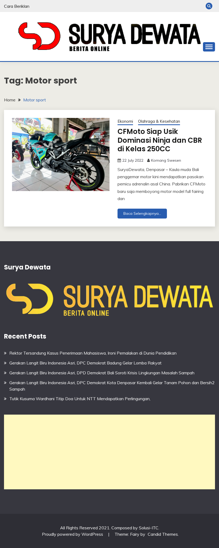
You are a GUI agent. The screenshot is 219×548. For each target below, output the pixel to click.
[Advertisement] (109, 452)
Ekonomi (125, 121)
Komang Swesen (166, 160)
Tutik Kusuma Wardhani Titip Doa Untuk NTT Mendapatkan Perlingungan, (79, 398)
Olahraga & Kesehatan (159, 121)
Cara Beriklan (16, 6)
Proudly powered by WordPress (73, 534)
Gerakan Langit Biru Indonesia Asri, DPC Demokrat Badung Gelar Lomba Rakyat (85, 363)
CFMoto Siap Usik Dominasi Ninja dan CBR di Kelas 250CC (160, 140)
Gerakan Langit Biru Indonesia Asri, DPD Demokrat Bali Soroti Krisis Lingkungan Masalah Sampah (101, 372)
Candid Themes (163, 534)
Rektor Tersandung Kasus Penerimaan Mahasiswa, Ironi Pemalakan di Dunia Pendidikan (93, 353)
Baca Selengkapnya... (142, 213)
